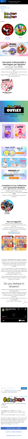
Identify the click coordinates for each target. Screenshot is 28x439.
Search (2, 9)
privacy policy (13, 390)
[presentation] (2, 31)
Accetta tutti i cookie (14, 428)
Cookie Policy (15, 423)
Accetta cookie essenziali (13, 432)
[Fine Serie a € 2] (20, 130)
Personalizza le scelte (13, 435)
